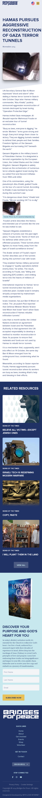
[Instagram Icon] (16, 777)
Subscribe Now (13, 698)
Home (21, 731)
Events (21, 739)
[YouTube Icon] (21, 777)
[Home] (10, 3)
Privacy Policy (14, 785)
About (21, 734)
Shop (21, 742)
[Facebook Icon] (12, 777)
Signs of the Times (11, 426)
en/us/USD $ (19, 764)
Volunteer (21, 745)
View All (21, 565)
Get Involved (21, 736)
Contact (21, 756)
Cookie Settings (27, 785)
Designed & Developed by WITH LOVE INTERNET (21, 795)
